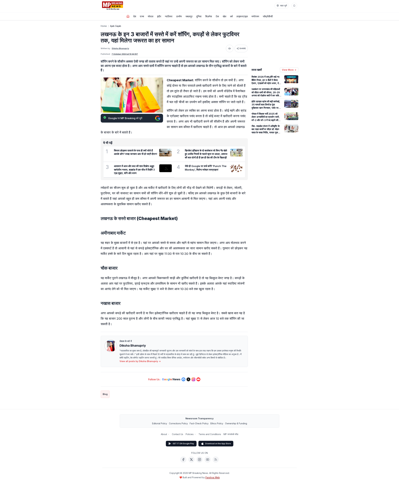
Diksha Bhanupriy (120, 48)
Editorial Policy (159, 423)
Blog (105, 394)
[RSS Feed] (216, 459)
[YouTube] (207, 459)
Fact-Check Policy (199, 423)
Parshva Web (212, 477)
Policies (190, 434)
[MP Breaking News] (112, 5)
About (164, 434)
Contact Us (177, 434)
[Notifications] (294, 5)
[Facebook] (183, 459)
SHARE (242, 48)
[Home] (128, 16)
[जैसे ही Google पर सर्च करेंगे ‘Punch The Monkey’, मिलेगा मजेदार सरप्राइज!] (236, 168)
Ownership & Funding (236, 423)
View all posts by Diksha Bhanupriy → (140, 361)
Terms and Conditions (210, 434)
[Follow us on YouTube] (198, 379)
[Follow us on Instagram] (193, 379)
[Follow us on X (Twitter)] (188, 379)
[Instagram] (199, 459)
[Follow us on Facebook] (183, 379)
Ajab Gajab (115, 26)
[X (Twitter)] (191, 459)
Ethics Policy (216, 423)
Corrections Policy (178, 423)
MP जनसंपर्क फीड (231, 434)
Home (104, 26)
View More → (289, 69)
